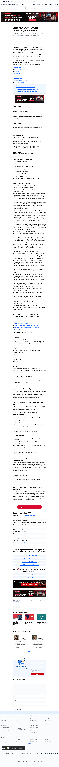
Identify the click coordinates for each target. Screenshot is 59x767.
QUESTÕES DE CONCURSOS (29, 565)
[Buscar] (12, 2)
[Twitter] (57, 753)
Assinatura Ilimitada (19, 82)
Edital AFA (25, 24)
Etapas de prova (18, 78)
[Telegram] (57, 755)
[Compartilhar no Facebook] (40, 39)
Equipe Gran (16, 37)
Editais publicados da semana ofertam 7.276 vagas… (17, 623)
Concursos (17, 4)
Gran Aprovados (33, 4)
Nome (14, 696)
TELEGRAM (29, 577)
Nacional (17, 24)
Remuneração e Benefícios (20, 69)
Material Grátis (48, 718)
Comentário (15, 683)
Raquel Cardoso (27, 624)
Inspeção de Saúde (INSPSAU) (21, 321)
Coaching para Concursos (35, 718)
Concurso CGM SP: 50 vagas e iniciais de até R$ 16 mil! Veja (27, 89)
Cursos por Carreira (34, 727)
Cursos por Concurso (34, 725)
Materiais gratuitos (48, 4)
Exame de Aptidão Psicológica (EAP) (22, 323)
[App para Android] (47, 753)
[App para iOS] (45, 753)
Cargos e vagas (17, 73)
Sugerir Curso (47, 723)
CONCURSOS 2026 (29, 559)
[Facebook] (55, 753)
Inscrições (16, 71)
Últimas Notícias (4, 4)
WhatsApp (18, 720)
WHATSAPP (29, 574)
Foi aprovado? (20, 729)
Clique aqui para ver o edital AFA (19, 542)
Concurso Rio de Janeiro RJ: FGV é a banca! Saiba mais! (26, 91)
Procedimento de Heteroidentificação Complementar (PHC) (28, 327)
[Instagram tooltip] (51, 753)
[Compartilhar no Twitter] (42, 39)
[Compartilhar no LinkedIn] (43, 39)
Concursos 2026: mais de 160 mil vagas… (29, 622)
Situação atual (17, 67)
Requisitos (16, 76)
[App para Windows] (41, 753)
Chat (17, 718)
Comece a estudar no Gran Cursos (29, 584)
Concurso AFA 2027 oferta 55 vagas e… (41, 622)
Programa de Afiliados (5, 727)
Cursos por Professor (34, 730)
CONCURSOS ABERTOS (29, 562)
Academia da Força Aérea (29, 515)
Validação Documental (19, 329)
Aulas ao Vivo (47, 720)
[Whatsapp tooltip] (53, 753)
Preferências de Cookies (5, 730)
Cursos (23, 4)
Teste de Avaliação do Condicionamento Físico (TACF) (26, 325)
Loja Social (3, 722)
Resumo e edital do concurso (21, 80)
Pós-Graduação (33, 723)
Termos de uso (29, 753)
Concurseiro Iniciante (40, 4)
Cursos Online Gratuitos (34, 734)
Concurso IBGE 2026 (11, 4)
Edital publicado (25, 518)
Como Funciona (4, 718)
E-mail (14, 700)
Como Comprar (4, 720)
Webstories (56, 4)
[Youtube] (49, 753)
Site (13, 704)
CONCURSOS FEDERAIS (29, 556)
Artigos (27, 4)
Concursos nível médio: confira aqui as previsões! (25, 87)
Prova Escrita (17, 319)
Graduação (32, 722)
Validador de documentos (5, 723)
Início (14, 24)
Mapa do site (36, 753)
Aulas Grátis (47, 722)
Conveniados (3, 725)
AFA (21, 24)
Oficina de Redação (33, 732)
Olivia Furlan (15, 625)
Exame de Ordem (33, 720)
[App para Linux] (43, 753)
